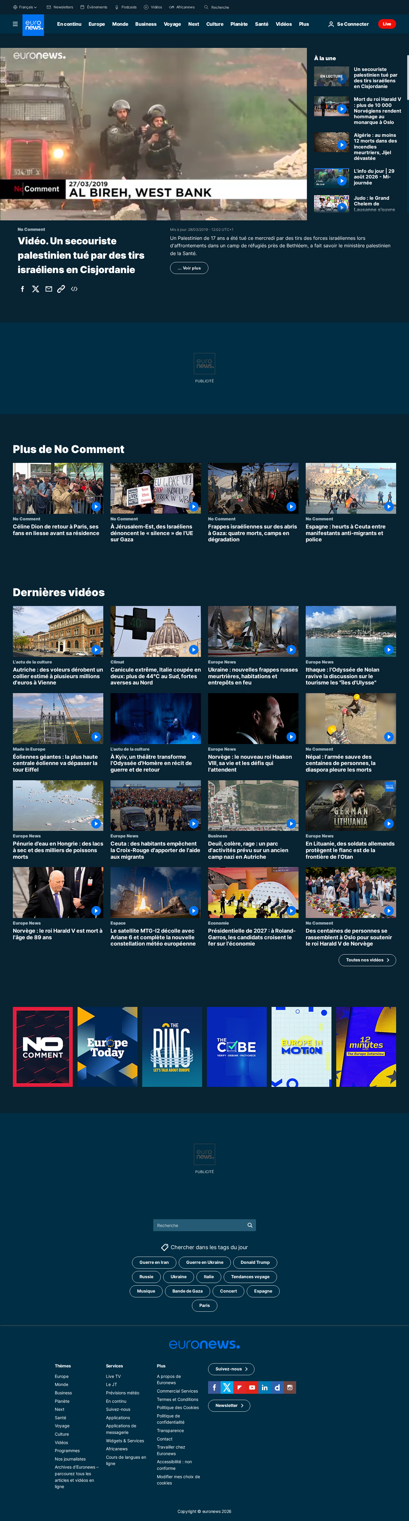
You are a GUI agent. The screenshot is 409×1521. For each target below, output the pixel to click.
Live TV (113, 1375)
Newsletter (227, 1405)
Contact (164, 1438)
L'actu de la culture (32, 661)
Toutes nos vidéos (365, 960)
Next (193, 24)
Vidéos (284, 24)
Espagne (263, 1290)
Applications (118, 1417)
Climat (117, 661)
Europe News (222, 661)
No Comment (26, 518)
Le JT (111, 1384)
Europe (97, 24)
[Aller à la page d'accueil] (33, 25)
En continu (69, 24)
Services (114, 1365)
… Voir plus (189, 268)
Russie (146, 1276)
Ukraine (179, 1276)
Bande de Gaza (187, 1290)
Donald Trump (255, 1262)
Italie (209, 1276)
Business (145, 24)
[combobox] (237, 7)
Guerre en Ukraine (204, 1262)
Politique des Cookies (178, 1407)
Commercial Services (177, 1390)
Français (26, 7)
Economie (218, 922)
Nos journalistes (70, 1458)
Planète (239, 24)
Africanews (117, 1448)
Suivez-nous (118, 1409)
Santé (261, 24)
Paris (204, 1305)
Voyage (172, 24)
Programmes (67, 1450)
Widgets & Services (125, 1440)
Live (387, 23)
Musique (146, 1290)
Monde (120, 24)
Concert (228, 1290)
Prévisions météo (122, 1392)
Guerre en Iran (154, 1262)
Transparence (170, 1430)
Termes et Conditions (177, 1399)
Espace (118, 922)
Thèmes (63, 1365)
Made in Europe (29, 748)
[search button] (206, 7)
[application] (153, 134)
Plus (161, 1365)
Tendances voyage (250, 1276)
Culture (215, 24)
